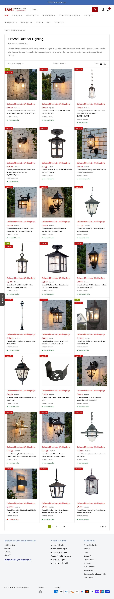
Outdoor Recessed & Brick (59, 563)
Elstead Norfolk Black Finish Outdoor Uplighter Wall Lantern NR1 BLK (54, 230)
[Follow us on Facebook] (40, 591)
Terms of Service (89, 567)
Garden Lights (59, 22)
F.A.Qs (86, 552)
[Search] (95, 9)
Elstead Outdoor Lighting (17, 30)
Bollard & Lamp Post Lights (68, 15)
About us (87, 549)
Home (6, 30)
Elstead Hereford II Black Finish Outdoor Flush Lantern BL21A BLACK (57, 171)
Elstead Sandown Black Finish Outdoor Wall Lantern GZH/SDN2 (56, 112)
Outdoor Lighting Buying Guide (95, 574)
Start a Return (88, 578)
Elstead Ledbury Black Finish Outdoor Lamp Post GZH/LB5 (21, 342)
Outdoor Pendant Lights (59, 549)
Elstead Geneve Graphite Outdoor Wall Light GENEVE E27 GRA (21, 511)
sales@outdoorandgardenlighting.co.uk (17, 560)
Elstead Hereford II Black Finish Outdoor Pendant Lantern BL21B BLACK (20, 286)
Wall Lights (16, 15)
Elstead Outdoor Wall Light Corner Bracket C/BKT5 (55, 399)
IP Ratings (87, 563)
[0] (107, 9)
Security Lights (9, 22)
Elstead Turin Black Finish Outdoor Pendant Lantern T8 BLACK (91, 230)
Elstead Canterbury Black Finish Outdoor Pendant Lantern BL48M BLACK (55, 511)
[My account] (103, 9)
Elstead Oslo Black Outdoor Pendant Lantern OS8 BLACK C (91, 455)
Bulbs (49, 22)
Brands (38, 22)
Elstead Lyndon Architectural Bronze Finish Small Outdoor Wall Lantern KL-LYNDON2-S (21, 112)
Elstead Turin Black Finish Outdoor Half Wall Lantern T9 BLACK (91, 342)
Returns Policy (89, 560)
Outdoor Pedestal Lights (59, 552)
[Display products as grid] (101, 64)
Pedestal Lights (48, 15)
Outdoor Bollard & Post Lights (61, 556)
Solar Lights (88, 15)
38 (64, 526)
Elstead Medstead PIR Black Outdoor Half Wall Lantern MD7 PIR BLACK (92, 286)
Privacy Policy (88, 570)
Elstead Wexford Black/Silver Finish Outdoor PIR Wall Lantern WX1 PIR (91, 171)
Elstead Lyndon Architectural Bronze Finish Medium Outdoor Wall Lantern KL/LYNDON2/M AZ (21, 172)
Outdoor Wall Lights (57, 545)
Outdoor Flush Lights (58, 560)
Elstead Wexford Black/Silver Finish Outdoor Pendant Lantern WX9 (91, 511)
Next (102, 526)
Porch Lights (25, 22)
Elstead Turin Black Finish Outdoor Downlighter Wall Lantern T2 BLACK (53, 455)
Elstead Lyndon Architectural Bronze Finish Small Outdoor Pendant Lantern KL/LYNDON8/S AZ (91, 113)
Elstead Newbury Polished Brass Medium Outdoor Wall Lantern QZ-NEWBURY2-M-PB (21, 455)
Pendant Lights (31, 15)
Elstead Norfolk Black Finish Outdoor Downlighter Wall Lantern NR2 (89, 399)
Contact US (88, 556)
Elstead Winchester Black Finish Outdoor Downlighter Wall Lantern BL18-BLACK (20, 230)
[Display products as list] (105, 64)
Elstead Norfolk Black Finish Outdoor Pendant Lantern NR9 (22, 399)
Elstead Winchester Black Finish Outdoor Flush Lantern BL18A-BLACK (55, 286)
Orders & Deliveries (90, 545)
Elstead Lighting (12, 116)
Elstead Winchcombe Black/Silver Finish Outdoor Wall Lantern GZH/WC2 (55, 342)
